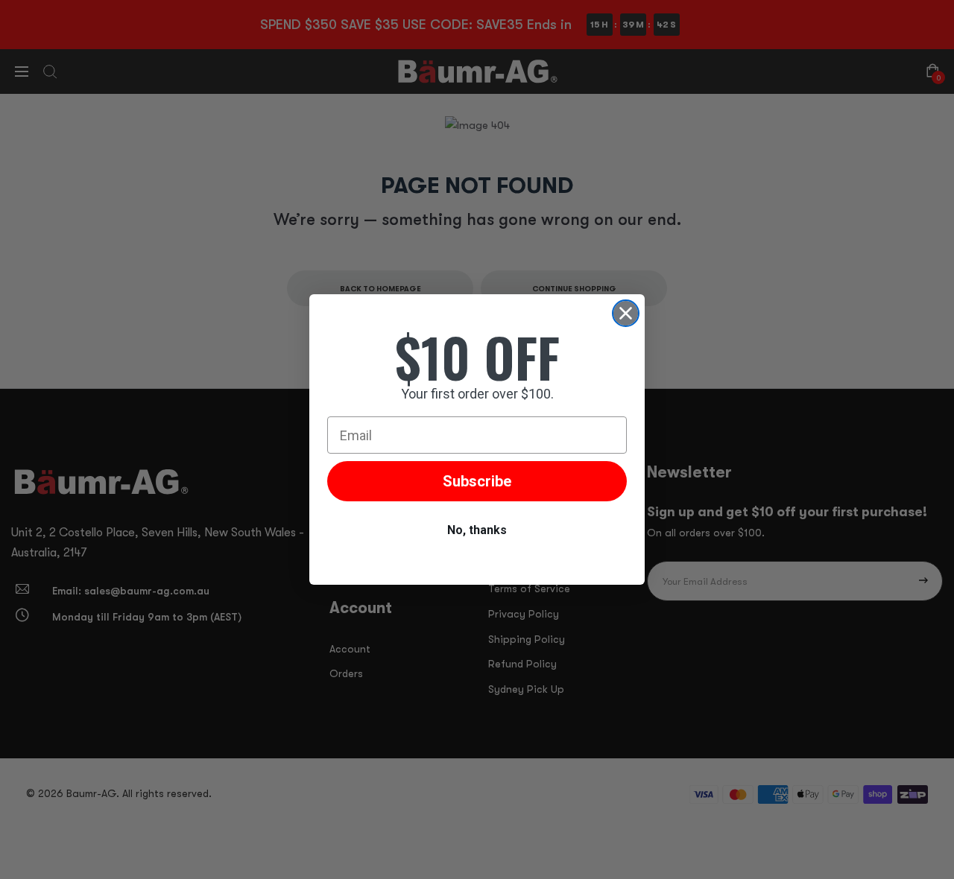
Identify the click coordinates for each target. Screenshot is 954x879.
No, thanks (477, 530)
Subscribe (477, 481)
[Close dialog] (626, 313)
